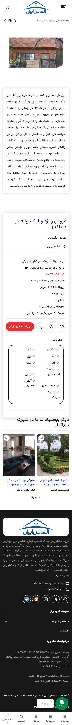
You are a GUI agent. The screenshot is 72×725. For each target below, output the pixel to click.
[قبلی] (5, 21)
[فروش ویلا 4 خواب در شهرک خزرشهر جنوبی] (19, 455)
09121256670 (55, 589)
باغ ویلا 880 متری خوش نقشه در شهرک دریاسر (54, 482)
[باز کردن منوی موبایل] (63, 6)
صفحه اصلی (62, 21)
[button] (32, 497)
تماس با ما (64, 576)
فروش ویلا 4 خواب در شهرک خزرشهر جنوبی (21, 482)
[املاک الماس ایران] (36, 7)
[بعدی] (15, 21)
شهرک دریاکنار (44, 21)
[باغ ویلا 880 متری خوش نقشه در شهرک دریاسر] (53, 455)
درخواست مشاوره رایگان (20, 326)
